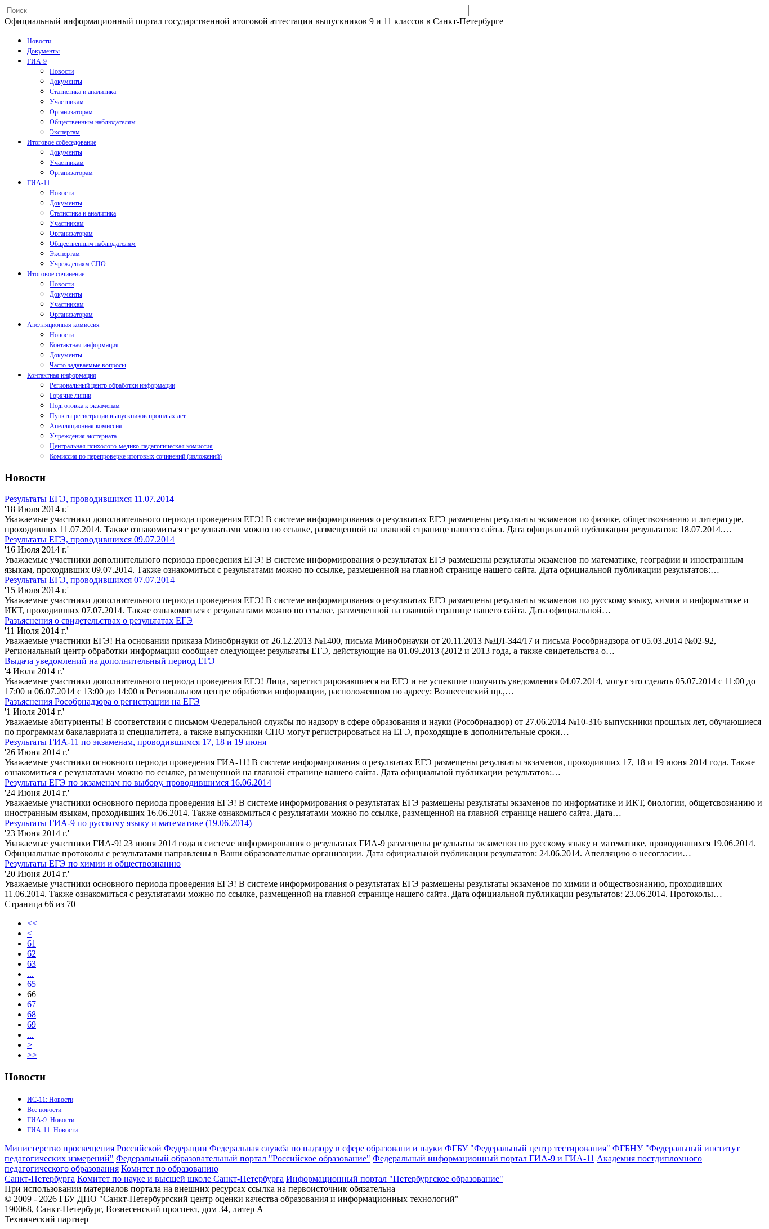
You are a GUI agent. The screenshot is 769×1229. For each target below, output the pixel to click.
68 (31, 1014)
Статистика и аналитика (83, 92)
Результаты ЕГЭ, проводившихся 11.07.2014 (89, 499)
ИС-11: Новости (50, 1100)
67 (31, 1004)
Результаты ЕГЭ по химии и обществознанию (93, 863)
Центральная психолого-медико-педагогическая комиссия (131, 446)
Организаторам (71, 112)
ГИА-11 (38, 183)
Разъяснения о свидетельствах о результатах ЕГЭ (99, 620)
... (30, 974)
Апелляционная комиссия (63, 325)
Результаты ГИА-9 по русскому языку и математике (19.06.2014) (128, 823)
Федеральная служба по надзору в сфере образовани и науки (325, 1148)
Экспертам (65, 132)
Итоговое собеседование (61, 142)
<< (32, 923)
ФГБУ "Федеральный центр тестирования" (527, 1148)
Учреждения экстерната (83, 436)
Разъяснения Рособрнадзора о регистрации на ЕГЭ (102, 701)
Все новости (44, 1110)
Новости (39, 41)
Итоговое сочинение (55, 274)
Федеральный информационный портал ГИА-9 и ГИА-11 (483, 1158)
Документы (43, 51)
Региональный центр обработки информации (112, 385)
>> (32, 1055)
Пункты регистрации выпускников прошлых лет (118, 416)
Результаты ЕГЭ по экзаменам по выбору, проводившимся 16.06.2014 (138, 782)
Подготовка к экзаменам (85, 406)
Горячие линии (70, 396)
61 (31, 943)
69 (31, 1024)
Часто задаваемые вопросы (88, 365)
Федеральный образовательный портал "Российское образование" (243, 1158)
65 (31, 984)
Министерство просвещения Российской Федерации (106, 1148)
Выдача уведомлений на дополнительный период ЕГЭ (110, 661)
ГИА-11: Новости (52, 1130)
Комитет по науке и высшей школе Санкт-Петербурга (180, 1178)
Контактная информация (84, 345)
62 (31, 953)
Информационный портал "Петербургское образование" (394, 1178)
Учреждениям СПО (78, 264)
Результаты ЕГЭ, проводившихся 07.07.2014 (90, 580)
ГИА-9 (37, 61)
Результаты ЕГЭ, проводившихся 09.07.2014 (90, 539)
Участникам (67, 102)
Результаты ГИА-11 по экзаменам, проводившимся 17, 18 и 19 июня (135, 742)
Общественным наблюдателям (93, 122)
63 (31, 963)
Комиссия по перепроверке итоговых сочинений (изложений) (136, 456)
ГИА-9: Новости (50, 1120)
